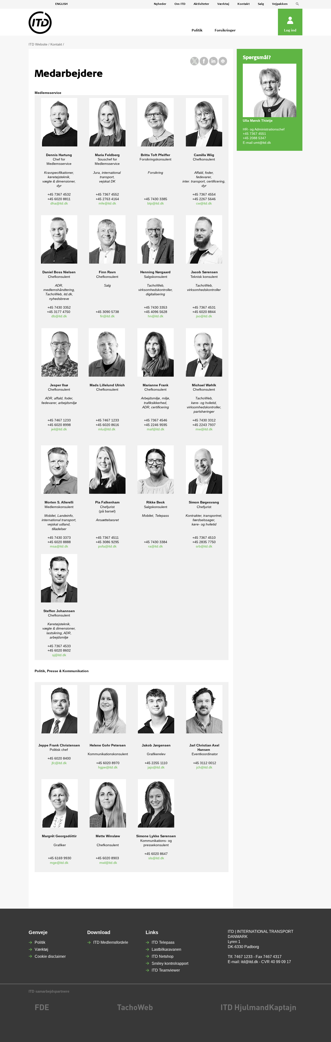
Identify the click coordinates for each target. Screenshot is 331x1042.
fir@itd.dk (107, 316)
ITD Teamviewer (166, 970)
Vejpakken (280, 4)
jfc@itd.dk (59, 763)
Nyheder (160, 4)
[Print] (223, 64)
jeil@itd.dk (59, 429)
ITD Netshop (162, 956)
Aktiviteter (201, 4)
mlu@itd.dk (106, 429)
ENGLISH (61, 4)
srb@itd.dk (204, 546)
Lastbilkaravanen (166, 949)
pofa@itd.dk (107, 546)
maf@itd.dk (155, 429)
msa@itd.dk (59, 546)
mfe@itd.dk (107, 203)
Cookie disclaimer (50, 956)
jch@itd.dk (204, 767)
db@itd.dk (59, 316)
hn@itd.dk (155, 316)
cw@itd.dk (204, 203)
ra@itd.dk (155, 546)
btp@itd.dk (155, 203)
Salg (261, 4)
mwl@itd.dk (108, 863)
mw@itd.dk (204, 429)
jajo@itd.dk (156, 767)
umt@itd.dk (262, 143)
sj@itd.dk (59, 655)
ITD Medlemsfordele (110, 942)
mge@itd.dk (59, 863)
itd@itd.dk (249, 962)
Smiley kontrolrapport (170, 963)
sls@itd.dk (156, 858)
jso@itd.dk (204, 316)
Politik (40, 942)
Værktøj (223, 4)
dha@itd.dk (59, 203)
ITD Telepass (163, 942)
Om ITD (179, 4)
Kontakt (243, 4)
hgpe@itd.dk (108, 767)
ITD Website (38, 44)
